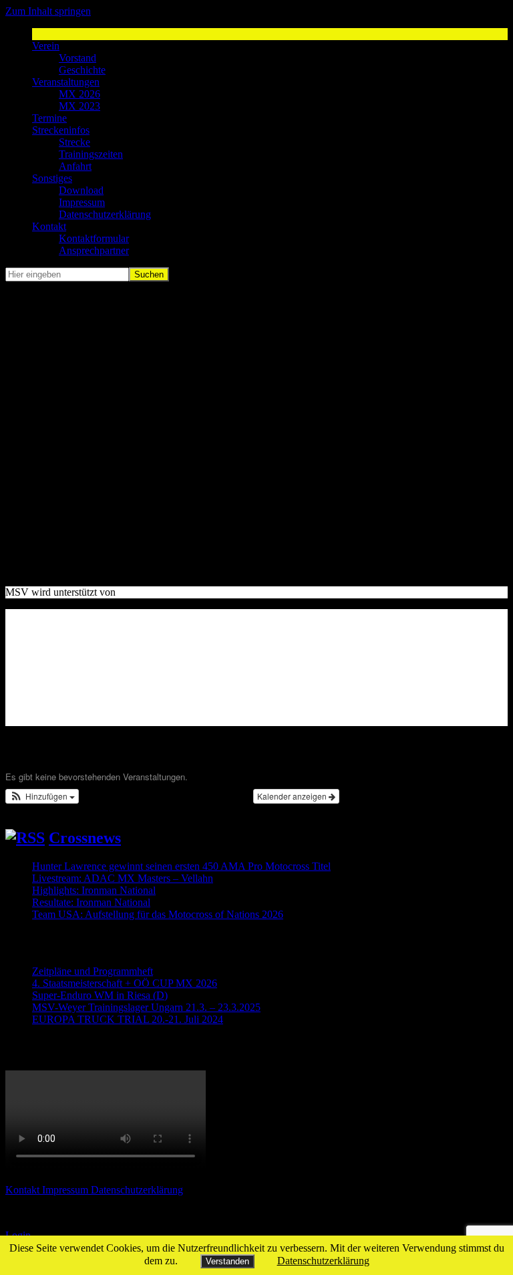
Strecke (74, 142)
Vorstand (77, 58)
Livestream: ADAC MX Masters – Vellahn (122, 878)
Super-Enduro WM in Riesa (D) (100, 995)
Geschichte (82, 70)
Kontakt (49, 226)
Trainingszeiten (91, 154)
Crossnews (85, 837)
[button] (42, 796)
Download (81, 190)
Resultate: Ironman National (91, 902)
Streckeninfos (61, 130)
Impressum (82, 202)
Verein (45, 45)
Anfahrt (75, 166)
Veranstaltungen (66, 82)
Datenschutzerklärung (105, 214)
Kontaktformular (94, 238)
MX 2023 (79, 106)
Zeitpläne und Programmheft (92, 971)
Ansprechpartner (94, 250)
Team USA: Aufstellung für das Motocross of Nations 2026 (157, 914)
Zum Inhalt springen (48, 11)
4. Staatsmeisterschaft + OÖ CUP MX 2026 (124, 983)
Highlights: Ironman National (94, 890)
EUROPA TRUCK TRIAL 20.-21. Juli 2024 (127, 1019)
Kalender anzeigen (293, 796)
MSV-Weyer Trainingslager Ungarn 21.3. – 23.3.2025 (146, 1007)
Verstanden (227, 1261)
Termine (49, 118)
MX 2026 (79, 94)
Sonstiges (52, 178)
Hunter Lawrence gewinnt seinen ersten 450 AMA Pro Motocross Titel (181, 866)
